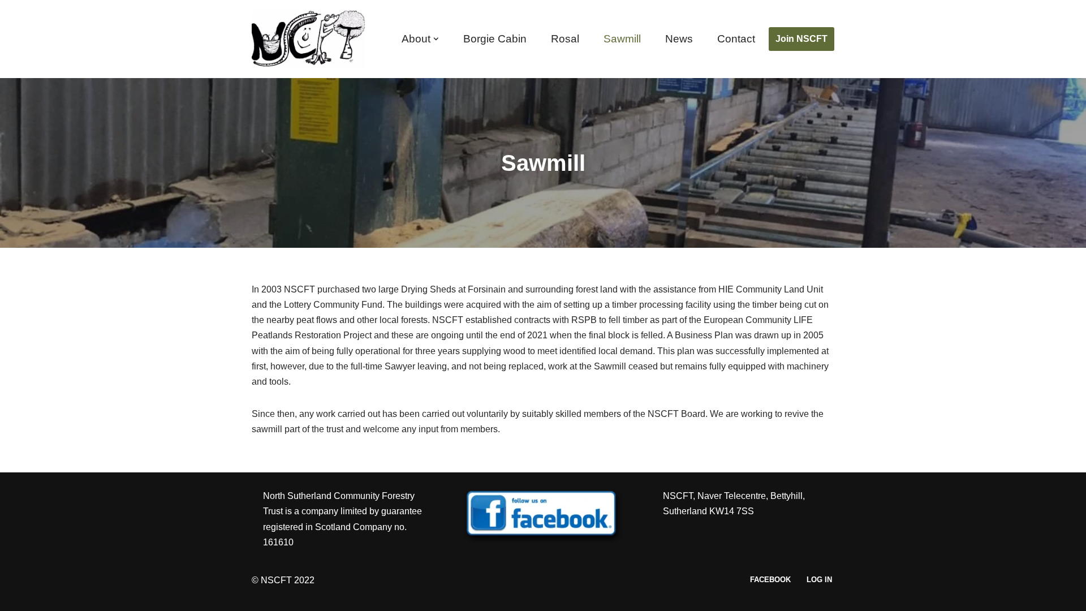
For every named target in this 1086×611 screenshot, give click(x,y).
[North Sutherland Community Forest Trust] (311, 39)
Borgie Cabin (495, 39)
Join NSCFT (801, 39)
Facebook (770, 579)
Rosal (565, 39)
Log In (819, 579)
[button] (436, 39)
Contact (736, 39)
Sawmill (622, 39)
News (679, 39)
